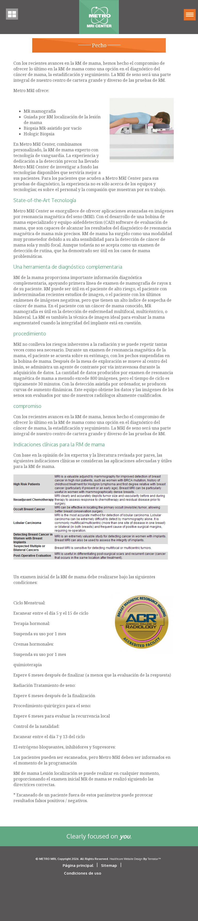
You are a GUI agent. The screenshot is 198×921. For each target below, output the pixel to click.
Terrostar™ (154, 858)
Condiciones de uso (82, 873)
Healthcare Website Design (126, 858)
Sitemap (109, 865)
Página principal (78, 865)
